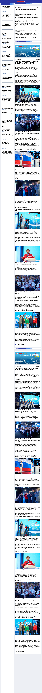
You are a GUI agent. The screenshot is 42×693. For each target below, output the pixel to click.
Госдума (29, 37)
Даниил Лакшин (38, 59)
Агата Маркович (38, 7)
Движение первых (20, 344)
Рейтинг (34, 37)
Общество (17, 3)
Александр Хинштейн (21, 37)
